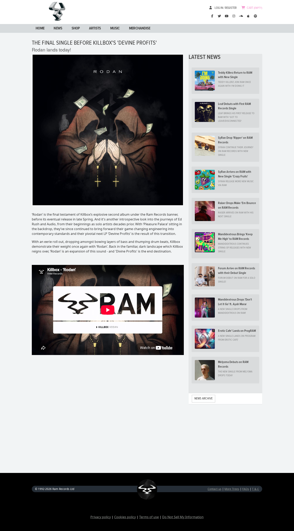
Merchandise (139, 28)
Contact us (214, 489)
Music (115, 28)
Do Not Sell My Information (183, 517)
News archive (203, 398)
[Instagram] (233, 16)
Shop (76, 28)
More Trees (231, 489)
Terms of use (149, 517)
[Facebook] (212, 16)
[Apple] (248, 16)
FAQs (245, 489)
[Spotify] (255, 16)
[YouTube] (226, 16)
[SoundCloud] (241, 16)
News (58, 28)
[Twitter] (219, 16)
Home (40, 28)
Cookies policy (125, 517)
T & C (255, 489)
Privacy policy (100, 517)
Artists (95, 28)
